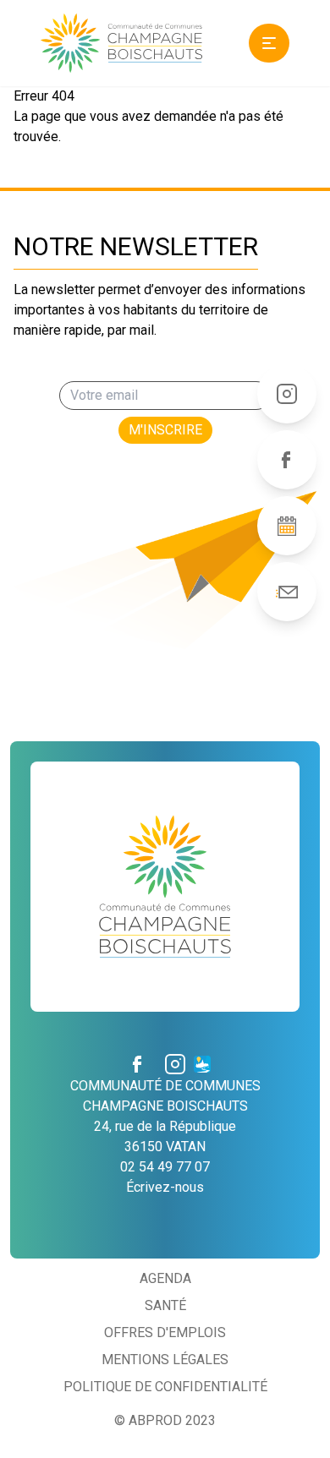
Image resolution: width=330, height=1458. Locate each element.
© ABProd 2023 (165, 1420)
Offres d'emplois (165, 1332)
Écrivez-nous (165, 1187)
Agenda (165, 1278)
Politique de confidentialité (165, 1387)
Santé (165, 1305)
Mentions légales (165, 1360)
